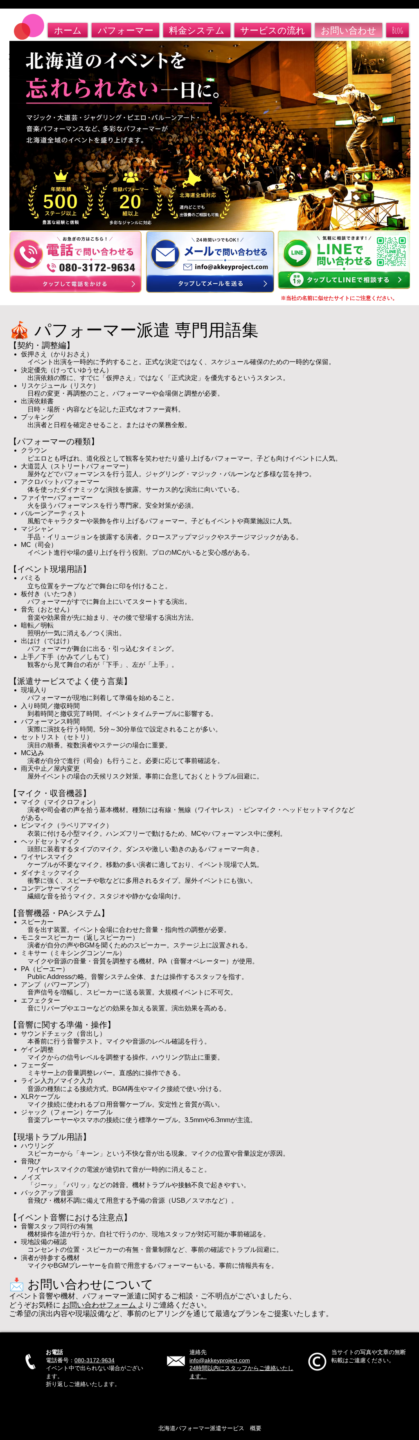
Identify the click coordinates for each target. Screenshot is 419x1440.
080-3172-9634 (94, 1360)
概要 (252, 1428)
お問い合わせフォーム (99, 1305)
